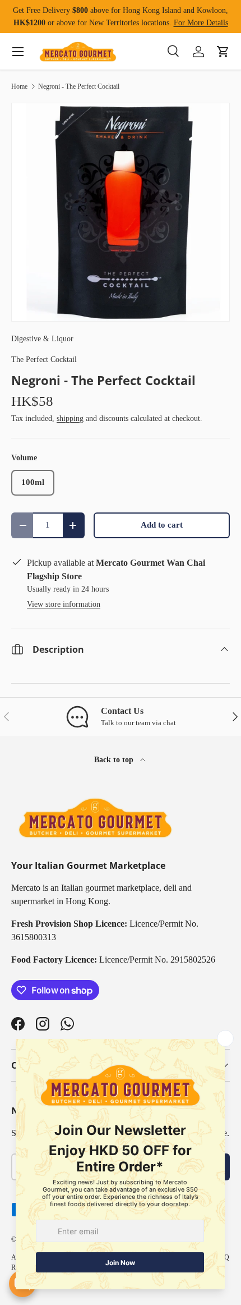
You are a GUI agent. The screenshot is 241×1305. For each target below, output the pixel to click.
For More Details (201, 22)
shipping (70, 418)
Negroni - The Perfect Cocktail (78, 86)
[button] (223, 51)
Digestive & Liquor (42, 338)
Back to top (115, 759)
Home (19, 86)
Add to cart (162, 524)
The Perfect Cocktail (44, 359)
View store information (63, 603)
